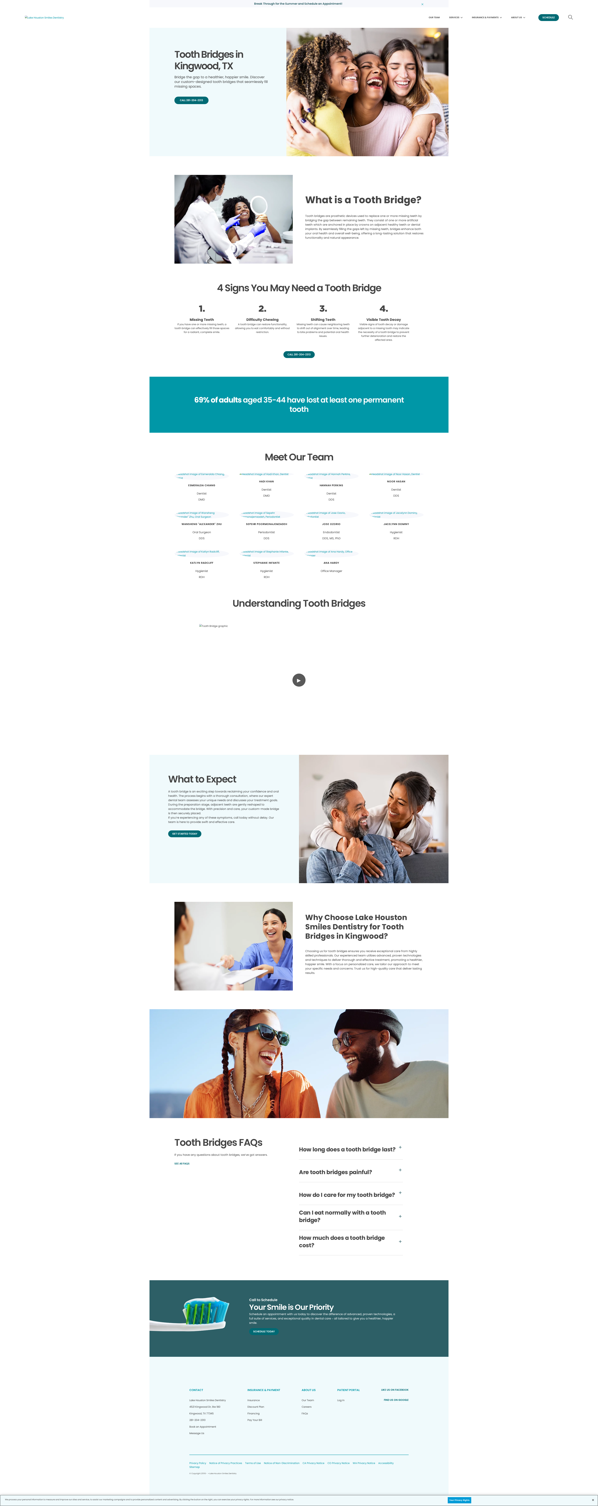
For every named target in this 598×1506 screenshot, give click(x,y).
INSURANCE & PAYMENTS (485, 17)
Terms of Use (253, 1463)
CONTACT (196, 1390)
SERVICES (454, 17)
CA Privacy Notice (313, 1463)
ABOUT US (516, 17)
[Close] (593, 1500)
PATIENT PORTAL (348, 1390)
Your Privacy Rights (459, 1500)
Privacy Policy (197, 1463)
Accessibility (386, 1463)
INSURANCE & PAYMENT (263, 1390)
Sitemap (194, 1467)
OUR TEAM (434, 17)
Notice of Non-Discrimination (281, 1463)
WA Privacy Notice (364, 1463)
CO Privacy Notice (338, 1463)
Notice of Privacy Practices (225, 1463)
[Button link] (570, 17)
